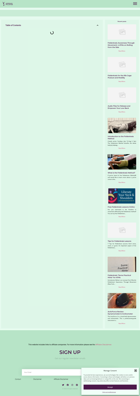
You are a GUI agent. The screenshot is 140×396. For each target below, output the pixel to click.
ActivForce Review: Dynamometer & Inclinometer (120, 313)
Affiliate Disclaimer (61, 379)
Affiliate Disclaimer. (103, 345)
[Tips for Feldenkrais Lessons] (122, 230)
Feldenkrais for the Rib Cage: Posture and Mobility (120, 76)
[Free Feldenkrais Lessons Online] (122, 196)
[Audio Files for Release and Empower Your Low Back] (122, 95)
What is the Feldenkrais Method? (121, 173)
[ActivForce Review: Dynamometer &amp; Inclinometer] (122, 300)
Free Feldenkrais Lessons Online (121, 207)
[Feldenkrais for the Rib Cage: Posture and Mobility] (122, 64)
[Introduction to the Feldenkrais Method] (122, 125)
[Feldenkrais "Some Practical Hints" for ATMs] (122, 264)
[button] (136, 370)
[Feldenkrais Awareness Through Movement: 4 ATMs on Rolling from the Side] (122, 32)
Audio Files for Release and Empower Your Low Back (119, 107)
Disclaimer (37, 379)
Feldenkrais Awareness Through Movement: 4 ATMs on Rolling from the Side (121, 45)
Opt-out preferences (109, 392)
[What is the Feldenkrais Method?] (122, 162)
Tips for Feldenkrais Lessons (119, 241)
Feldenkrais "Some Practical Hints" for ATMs (119, 276)
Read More (122, 51)
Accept (110, 387)
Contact (18, 379)
